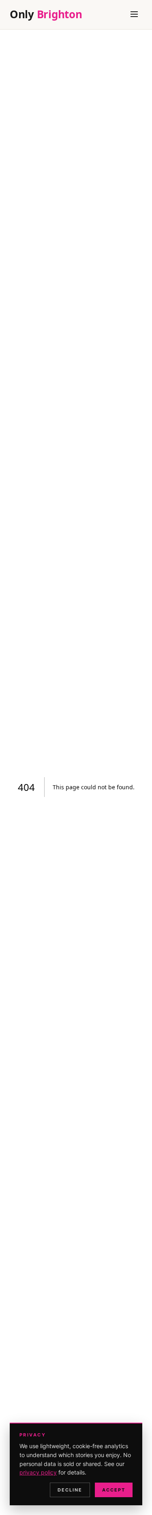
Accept (113, 1490)
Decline (70, 1490)
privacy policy (38, 1472)
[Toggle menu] (134, 14)
